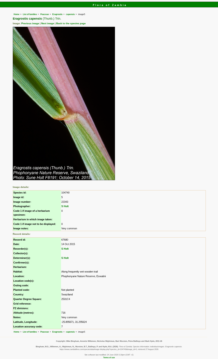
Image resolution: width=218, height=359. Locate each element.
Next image (47, 23)
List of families (30, 14)
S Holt (65, 206)
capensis (70, 14)
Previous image (30, 23)
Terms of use (109, 357)
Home (16, 14)
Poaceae (44, 14)
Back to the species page (71, 23)
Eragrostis (57, 14)
